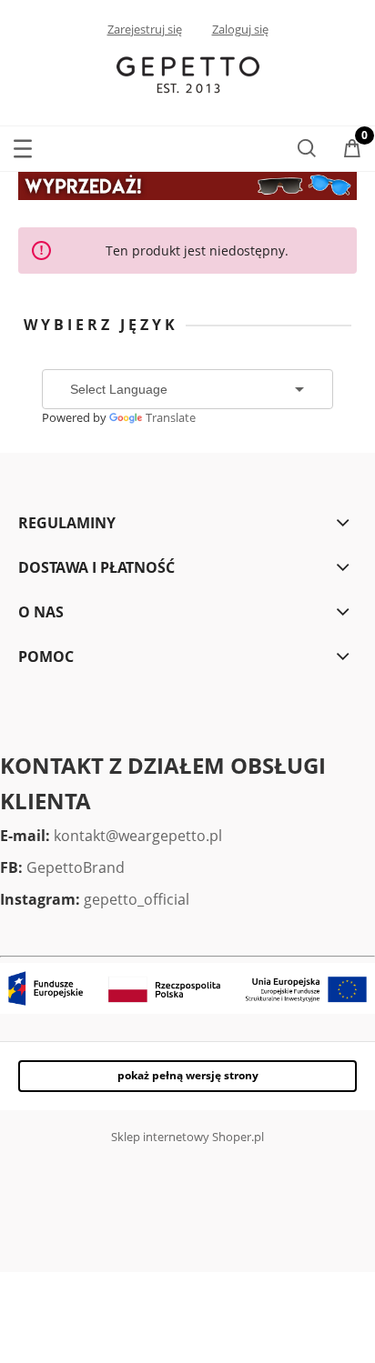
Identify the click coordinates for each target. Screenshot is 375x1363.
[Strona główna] (188, 73)
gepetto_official (136, 899)
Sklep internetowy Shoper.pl (187, 1136)
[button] (23, 145)
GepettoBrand (75, 867)
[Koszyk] (352, 150)
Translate (171, 417)
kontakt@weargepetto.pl (138, 836)
